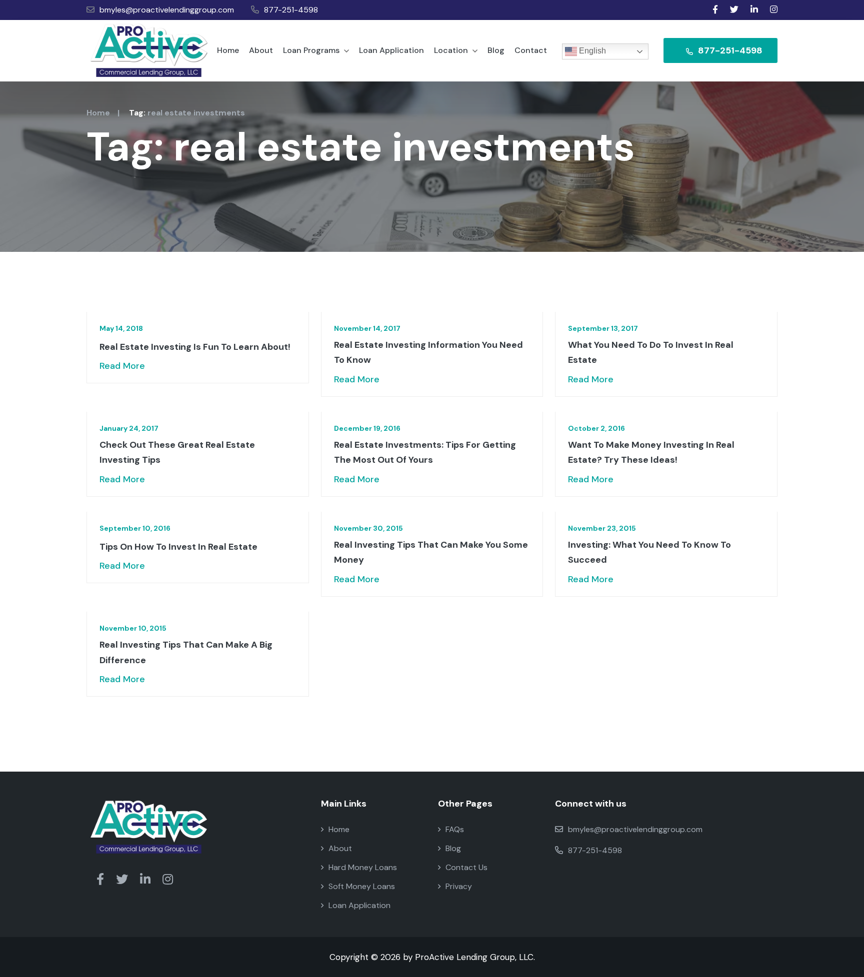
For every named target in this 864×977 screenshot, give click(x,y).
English (591, 50)
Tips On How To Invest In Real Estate (179, 547)
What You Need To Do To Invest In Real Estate (651, 352)
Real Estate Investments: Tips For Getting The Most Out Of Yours (425, 452)
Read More (122, 366)
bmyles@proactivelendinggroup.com (167, 9)
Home (228, 50)
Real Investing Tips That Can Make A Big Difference (186, 652)
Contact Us (467, 867)
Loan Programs (312, 50)
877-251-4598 (291, 9)
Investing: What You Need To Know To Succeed (649, 552)
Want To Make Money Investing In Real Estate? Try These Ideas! (651, 452)
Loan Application (391, 50)
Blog (496, 50)
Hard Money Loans (362, 867)
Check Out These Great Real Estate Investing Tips (177, 452)
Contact (530, 50)
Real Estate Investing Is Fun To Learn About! (195, 347)
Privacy (459, 886)
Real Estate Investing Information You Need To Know (428, 352)
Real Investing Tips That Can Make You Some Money (431, 552)
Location (452, 50)
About (261, 50)
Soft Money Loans (361, 886)
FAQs (455, 829)
